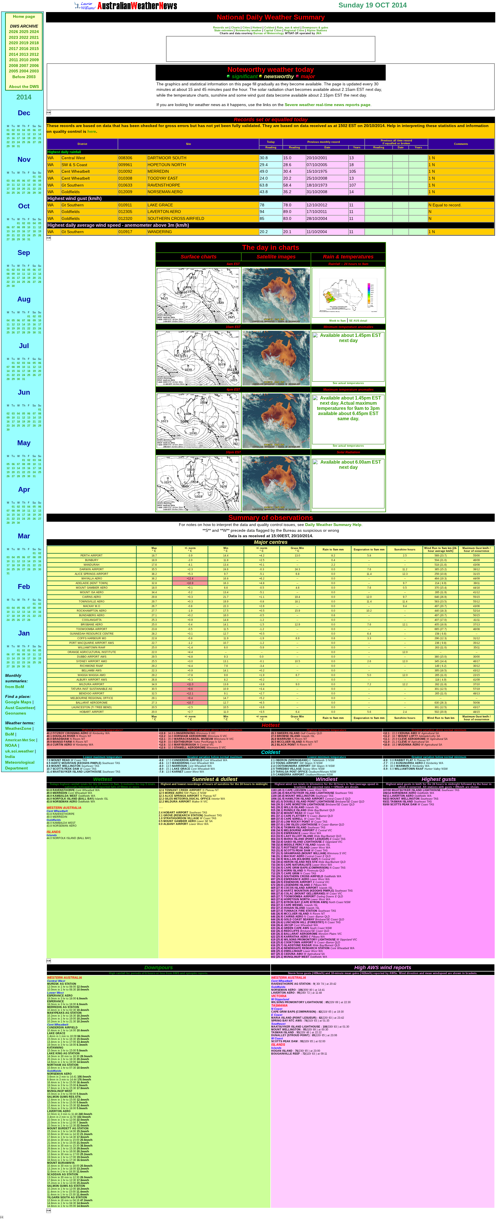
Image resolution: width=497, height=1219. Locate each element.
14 (39, 134)
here (91, 131)
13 (34, 134)
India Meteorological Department (20, 762)
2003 (34, 71)
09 (13, 134)
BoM (9, 734)
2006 (34, 65)
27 (34, 142)
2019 (23, 43)
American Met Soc (20, 740)
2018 (34, 43)
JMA (319, 33)
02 (13, 130)
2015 (34, 48)
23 (13, 142)
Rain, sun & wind (288, 27)
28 (39, 142)
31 (18, 146)
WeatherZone (18, 728)
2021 (34, 37)
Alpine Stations (317, 30)
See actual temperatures (348, 383)
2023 (13, 37)
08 (8, 134)
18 (23, 138)
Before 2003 (24, 76)
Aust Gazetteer (19, 707)
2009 (34, 59)
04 (23, 130)
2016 (23, 48)
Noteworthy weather (248, 30)
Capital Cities (273, 30)
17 (18, 138)
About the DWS (24, 86)
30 (13, 146)
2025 (23, 31)
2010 (23, 59)
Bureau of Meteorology (268, 33)
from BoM (14, 686)
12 (28, 134)
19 (28, 138)
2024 (34, 31)
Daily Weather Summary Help (333, 524)
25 (23, 142)
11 (23, 134)
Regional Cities (294, 30)
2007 (23, 65)
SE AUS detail (358, 320)
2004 (24, 71)
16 (13, 138)
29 (8, 146)
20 (34, 138)
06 (34, 130)
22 (8, 142)
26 (28, 142)
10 (18, 134)
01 (8, 130)
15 (8, 138)
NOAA (11, 745)
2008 (13, 65)
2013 (23, 54)
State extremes (223, 30)
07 (39, 130)
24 (18, 142)
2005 (13, 71)
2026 (13, 31)
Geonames (15, 713)
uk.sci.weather (19, 751)
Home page (24, 16)
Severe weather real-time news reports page (327, 104)
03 (18, 130)
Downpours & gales (315, 27)
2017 (13, 48)
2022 (23, 37)
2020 (13, 43)
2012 (34, 54)
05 (28, 130)
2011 (13, 59)
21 (39, 138)
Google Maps (18, 702)
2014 (13, 54)
